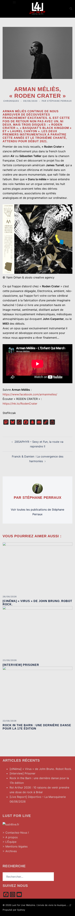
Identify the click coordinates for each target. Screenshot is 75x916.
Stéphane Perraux (59, 101)
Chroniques (11, 101)
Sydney (21, 909)
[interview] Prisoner (21, 664)
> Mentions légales (15, 846)
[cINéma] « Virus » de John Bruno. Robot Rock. (41, 769)
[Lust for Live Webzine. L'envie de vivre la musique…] (37, 8)
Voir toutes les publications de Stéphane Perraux (37, 512)
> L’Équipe (9, 841)
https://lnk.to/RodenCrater (20, 403)
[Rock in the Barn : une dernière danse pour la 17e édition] (37, 691)
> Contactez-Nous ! (16, 832)
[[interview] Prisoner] (37, 631)
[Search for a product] (71, 8)
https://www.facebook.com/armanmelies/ (30, 394)
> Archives (10, 851)
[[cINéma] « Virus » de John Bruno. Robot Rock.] (37, 567)
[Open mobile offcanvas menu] (14, 2)
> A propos (10, 837)
